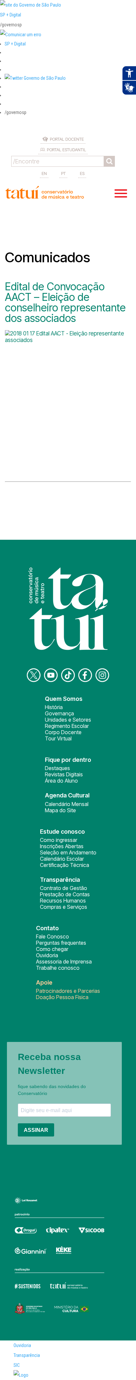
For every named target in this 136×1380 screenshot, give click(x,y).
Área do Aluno (61, 780)
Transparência (27, 1355)
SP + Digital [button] (15, 43)
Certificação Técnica (64, 865)
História (54, 707)
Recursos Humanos (63, 900)
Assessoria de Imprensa (64, 961)
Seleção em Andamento (68, 852)
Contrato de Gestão (63, 888)
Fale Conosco (52, 936)
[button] (35, 78)
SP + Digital (10, 14)
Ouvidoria (47, 955)
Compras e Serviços (63, 907)
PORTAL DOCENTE (67, 139)
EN (44, 173)
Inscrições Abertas (62, 846)
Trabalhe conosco (58, 967)
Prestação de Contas (65, 894)
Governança (59, 713)
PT (63, 173)
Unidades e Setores (68, 719)
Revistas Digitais (64, 774)
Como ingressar (58, 840)
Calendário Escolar (62, 858)
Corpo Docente (63, 732)
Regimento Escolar (67, 726)
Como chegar (52, 949)
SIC (17, 1365)
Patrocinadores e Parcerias (68, 991)
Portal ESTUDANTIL (66, 149)
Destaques (57, 768)
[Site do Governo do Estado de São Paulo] (30, 5)
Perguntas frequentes (61, 942)
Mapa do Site (60, 810)
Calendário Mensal (66, 804)
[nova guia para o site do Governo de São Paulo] (20, 34)
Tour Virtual (58, 738)
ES (82, 173)
